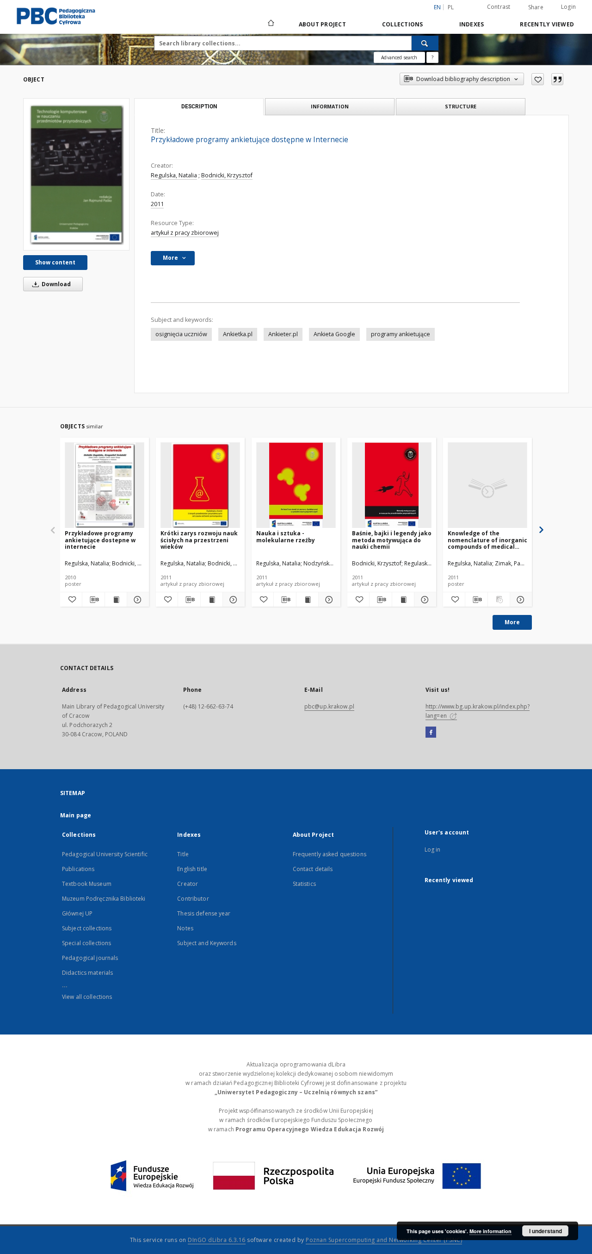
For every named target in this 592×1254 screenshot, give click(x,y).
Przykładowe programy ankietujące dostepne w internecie (100, 539)
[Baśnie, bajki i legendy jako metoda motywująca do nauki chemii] (391, 485)
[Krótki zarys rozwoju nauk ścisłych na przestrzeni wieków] (200, 485)
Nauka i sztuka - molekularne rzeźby (285, 536)
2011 (157, 204)
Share (535, 7)
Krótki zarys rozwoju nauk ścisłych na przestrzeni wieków (199, 539)
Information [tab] (330, 106)
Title (183, 854)
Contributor (193, 899)
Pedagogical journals (90, 958)
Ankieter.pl (283, 334)
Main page (75, 815)
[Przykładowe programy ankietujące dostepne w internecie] (104, 485)
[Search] (425, 43)
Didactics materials (87, 973)
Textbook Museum (86, 884)
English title (192, 869)
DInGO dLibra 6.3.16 (217, 1240)
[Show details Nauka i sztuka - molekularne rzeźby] (328, 600)
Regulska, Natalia (174, 175)
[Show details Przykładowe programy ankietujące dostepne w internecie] (137, 600)
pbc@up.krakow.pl (329, 706)
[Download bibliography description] (93, 600)
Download (55, 284)
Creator (187, 884)
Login (568, 7)
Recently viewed (547, 24)
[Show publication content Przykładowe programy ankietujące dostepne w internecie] (116, 600)
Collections (402, 24)
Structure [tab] (460, 106)
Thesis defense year (203, 913)
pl (451, 7)
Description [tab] (199, 106)
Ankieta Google (334, 334)
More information (490, 1231)
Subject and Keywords (206, 943)
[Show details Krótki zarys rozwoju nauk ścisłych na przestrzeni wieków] (232, 600)
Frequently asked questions (329, 854)
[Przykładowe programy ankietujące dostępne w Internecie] (76, 174)
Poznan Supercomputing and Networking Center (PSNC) (384, 1240)
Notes (185, 928)
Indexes (471, 24)
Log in (433, 849)
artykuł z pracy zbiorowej (185, 233)
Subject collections (86, 928)
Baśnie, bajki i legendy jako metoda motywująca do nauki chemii (392, 539)
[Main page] (270, 24)
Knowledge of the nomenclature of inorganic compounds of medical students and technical (487, 539)
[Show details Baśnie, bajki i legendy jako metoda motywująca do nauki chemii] (424, 600)
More (512, 622)
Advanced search (399, 57)
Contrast (499, 7)
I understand (545, 1231)
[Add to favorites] (537, 79)
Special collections (86, 943)
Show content (55, 262)
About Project (322, 24)
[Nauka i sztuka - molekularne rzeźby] (296, 485)
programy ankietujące (400, 334)
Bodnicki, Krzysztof (227, 175)
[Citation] (557, 79)
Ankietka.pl (238, 334)
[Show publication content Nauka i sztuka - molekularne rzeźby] (307, 600)
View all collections (87, 997)
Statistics (304, 884)
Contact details (313, 869)
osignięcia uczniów (181, 334)
